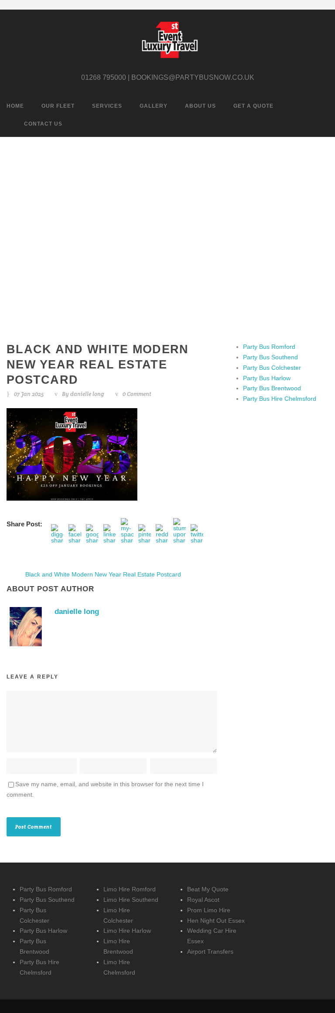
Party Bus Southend (270, 357)
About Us (200, 106)
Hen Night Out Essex (216, 920)
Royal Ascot (203, 899)
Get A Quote (253, 106)
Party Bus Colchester (272, 367)
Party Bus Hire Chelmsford (279, 398)
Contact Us (43, 124)
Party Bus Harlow (267, 378)
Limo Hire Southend (130, 899)
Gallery (154, 106)
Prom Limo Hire (208, 910)
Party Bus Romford (269, 346)
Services (107, 106)
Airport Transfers (210, 951)
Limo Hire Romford (129, 889)
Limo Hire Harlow (127, 930)
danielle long (87, 394)
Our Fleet (58, 106)
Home (15, 106)
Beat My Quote (208, 889)
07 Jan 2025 (29, 394)
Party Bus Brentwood (272, 388)
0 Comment (137, 394)
